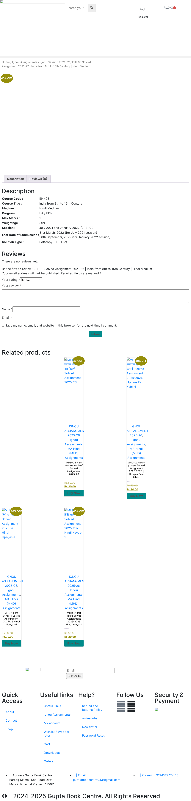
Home (6, 62)
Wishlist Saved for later (56, 733)
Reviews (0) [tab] (38, 179)
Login (143, 9)
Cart (47, 744)
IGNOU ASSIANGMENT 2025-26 (75, 430)
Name (7, 309)
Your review (11, 285)
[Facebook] (121, 706)
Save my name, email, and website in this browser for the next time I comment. (61, 325)
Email (7, 317)
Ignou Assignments (24, 62)
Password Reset (93, 735)
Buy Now (73, 493)
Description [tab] (15, 179)
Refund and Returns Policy (92, 708)
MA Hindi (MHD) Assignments (74, 453)
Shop (9, 729)
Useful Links (52, 706)
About (10, 712)
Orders (48, 761)
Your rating (11, 280)
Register (143, 16)
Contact (11, 720)
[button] (95, 57)
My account (52, 723)
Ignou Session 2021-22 (55, 62)
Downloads (52, 752)
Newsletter (89, 727)
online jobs (89, 718)
